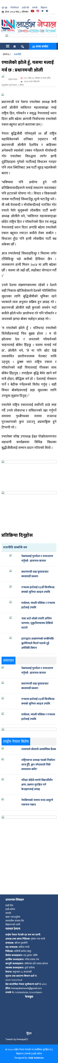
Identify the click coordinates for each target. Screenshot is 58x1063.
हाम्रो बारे (25, 8)
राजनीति (17, 54)
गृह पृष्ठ (4, 8)
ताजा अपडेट (42, 46)
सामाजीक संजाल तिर (14, 921)
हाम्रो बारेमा (10, 909)
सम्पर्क (35, 8)
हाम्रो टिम (9, 905)
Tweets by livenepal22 (16, 1039)
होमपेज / (7, 54)
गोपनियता (14, 8)
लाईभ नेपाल (12, 79)
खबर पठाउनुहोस (12, 917)
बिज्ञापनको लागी (12, 925)
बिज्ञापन (44, 8)
